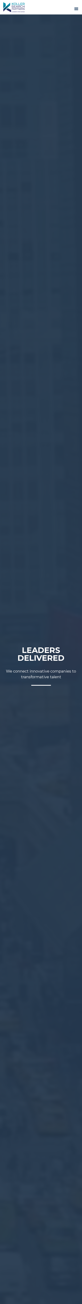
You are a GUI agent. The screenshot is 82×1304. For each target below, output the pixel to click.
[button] (76, 9)
